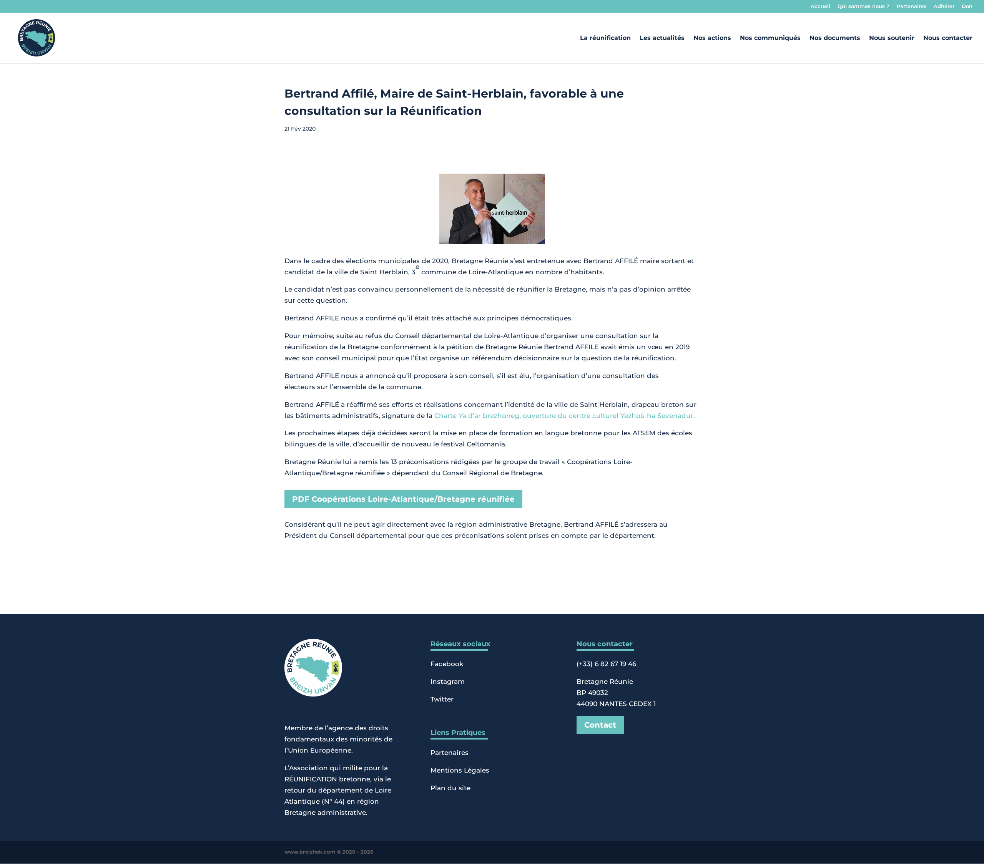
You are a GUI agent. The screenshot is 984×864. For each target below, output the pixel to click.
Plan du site (450, 788)
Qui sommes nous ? (863, 6)
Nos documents (834, 38)
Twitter (442, 699)
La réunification (605, 38)
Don (967, 6)
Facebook (446, 664)
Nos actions (712, 38)
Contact (600, 725)
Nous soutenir (891, 38)
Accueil (820, 6)
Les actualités (662, 38)
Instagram (447, 681)
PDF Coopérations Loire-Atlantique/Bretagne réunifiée (403, 499)
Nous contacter (947, 38)
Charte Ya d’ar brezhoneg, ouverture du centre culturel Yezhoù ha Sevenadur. (564, 416)
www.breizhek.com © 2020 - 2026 (328, 852)
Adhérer (944, 6)
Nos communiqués (770, 38)
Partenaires (911, 6)
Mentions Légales (459, 770)
